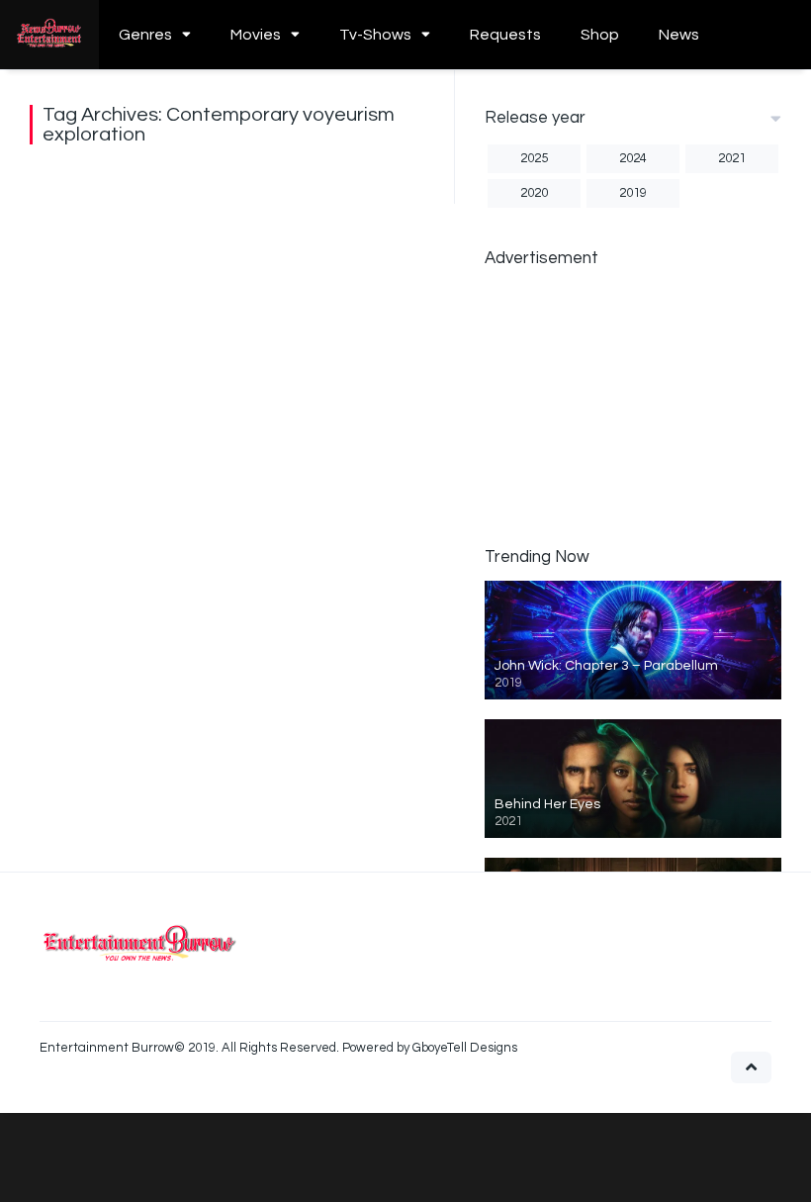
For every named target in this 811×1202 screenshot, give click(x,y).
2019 (633, 193)
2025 (534, 158)
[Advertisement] (633, 405)
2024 (633, 158)
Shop (600, 35)
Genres (145, 35)
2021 (732, 158)
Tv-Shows (375, 35)
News (679, 35)
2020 (534, 193)
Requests (505, 35)
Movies (255, 35)
